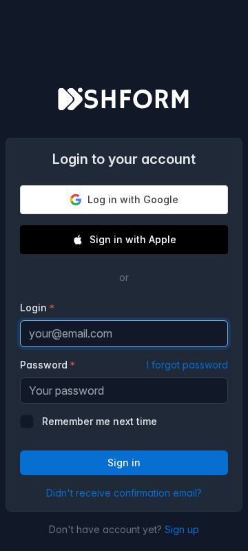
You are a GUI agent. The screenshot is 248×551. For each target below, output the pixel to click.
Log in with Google (132, 199)
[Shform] (124, 100)
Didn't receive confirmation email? (124, 493)
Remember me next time (99, 421)
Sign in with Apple (133, 239)
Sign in (124, 462)
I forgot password (187, 365)
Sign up (182, 529)
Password (124, 365)
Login (33, 307)
